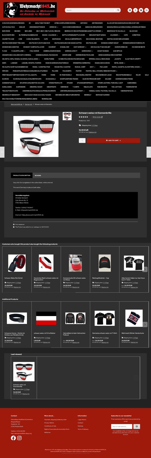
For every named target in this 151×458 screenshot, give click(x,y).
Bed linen (28, 31)
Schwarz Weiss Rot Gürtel (13, 278)
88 (30, 23)
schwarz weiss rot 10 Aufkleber (44, 333)
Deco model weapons (94, 39)
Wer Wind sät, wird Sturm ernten (67, 95)
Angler (22, 27)
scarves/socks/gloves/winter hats (27, 79)
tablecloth (88, 87)
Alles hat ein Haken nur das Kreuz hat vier (123, 23)
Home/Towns (49, 59)
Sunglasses (7, 87)
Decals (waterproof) (73, 39)
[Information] (114, 10)
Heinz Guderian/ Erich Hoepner (110, 55)
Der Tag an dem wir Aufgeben (118, 39)
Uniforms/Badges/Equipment (71, 91)
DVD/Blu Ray (64, 47)
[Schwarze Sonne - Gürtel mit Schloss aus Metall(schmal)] (17, 318)
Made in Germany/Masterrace (57, 63)
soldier (108, 79)
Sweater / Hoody (36, 87)
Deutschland (91, 43)
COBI (20, 39)
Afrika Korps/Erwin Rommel (65, 23)
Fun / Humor (34, 51)
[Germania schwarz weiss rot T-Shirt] (104, 318)
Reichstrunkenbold (124, 75)
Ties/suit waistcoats (10, 91)
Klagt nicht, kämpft (133, 59)
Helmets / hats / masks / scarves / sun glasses (20, 59)
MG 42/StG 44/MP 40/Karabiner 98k (15, 67)
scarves (5, 79)
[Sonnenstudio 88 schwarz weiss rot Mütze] (75, 263)
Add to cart (113, 140)
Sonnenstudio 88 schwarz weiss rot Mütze (74, 279)
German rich (86, 51)
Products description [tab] (21, 175)
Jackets (117, 59)
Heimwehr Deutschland (85, 55)
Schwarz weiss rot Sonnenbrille (19, 385)
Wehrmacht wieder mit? (11, 95)
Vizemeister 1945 (127, 91)
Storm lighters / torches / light (110, 83)
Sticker (70, 83)
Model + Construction (41, 67)
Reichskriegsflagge (104, 75)
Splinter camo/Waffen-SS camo (32, 83)
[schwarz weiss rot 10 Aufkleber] (46, 318)
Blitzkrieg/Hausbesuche (28, 35)
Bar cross (6, 31)
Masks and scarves (102, 63)
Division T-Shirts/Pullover (33, 47)
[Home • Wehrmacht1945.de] (30, 17)
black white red (8, 35)
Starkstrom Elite (55, 83)
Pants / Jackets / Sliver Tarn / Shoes (126, 67)
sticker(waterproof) (85, 83)
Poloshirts (67, 71)
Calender (114, 35)
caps (126, 35)
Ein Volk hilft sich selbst (100, 47)
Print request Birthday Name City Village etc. (19, 75)
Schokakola (51, 79)
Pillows (55, 71)
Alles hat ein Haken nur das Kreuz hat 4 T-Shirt (133, 279)
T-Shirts (76, 87)
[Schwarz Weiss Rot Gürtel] (17, 263)
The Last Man (116, 87)
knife (4, 63)
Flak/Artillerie (17, 51)
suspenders (20, 87)
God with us (117, 51)
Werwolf (87, 95)
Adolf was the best (42, 23)
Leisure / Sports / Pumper (31, 63)
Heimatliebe (66, 55)
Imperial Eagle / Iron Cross (99, 59)
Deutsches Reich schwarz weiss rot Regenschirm (46, 279)
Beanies (17, 31)
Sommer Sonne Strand (124, 79)
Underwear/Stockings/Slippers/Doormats (39, 91)
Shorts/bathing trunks (69, 79)
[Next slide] (145, 269)
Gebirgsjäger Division (52, 51)
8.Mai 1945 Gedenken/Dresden (13, 23)
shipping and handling (62, 449)
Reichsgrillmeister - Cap (100, 278)
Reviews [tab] (38, 175)
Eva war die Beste (138, 47)
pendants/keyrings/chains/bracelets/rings (30, 71)
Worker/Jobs (47, 99)
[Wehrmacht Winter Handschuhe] (134, 318)
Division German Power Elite (134, 43)
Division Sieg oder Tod (10, 47)
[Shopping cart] (141, 10)
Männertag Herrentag (81, 63)
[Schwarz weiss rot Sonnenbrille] (24, 371)
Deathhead (56, 39)
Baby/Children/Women (94, 27)
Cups (46, 39)
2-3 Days (95, 125)
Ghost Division (103, 51)
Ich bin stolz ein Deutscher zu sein (72, 59)
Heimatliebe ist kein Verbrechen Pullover (74, 334)
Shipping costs (92, 132)
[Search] (118, 10)
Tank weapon (102, 87)
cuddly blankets (33, 39)
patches (5, 71)
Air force (83, 23)
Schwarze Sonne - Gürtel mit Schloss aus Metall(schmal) (15, 334)
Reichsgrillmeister (83, 75)
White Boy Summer (102, 95)
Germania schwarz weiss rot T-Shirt (104, 333)
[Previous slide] (6, 269)
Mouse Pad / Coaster (62, 67)
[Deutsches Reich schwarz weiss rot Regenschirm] (46, 263)
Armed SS (52, 27)
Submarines (131, 83)
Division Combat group (109, 43)
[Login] (135, 10)
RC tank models (66, 75)
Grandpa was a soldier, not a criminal (16, 55)
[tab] (39, 294)
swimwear (64, 87)
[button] (67, 116)
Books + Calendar (49, 35)
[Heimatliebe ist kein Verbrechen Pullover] (75, 318)
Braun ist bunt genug (97, 35)
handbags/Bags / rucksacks (47, 55)
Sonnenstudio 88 (8, 83)
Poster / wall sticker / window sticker (100, 71)
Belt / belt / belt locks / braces (48, 31)
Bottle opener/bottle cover (73, 35)
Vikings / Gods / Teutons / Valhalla (102, 91)
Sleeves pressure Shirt (92, 79)
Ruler (138, 75)
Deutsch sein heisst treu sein (13, 43)
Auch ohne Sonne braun (72, 27)
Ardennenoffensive (37, 27)
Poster (78, 71)
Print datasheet (19, 224)
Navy (92, 67)
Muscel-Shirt (80, 67)
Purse (44, 75)
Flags (4, 51)
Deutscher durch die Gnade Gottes (68, 43)
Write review (97, 117)
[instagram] (19, 437)
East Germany (79, 47)
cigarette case (8, 39)
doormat (52, 47)
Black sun (133, 31)
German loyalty (71, 51)
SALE (147, 75)
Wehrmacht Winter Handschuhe (133, 333)
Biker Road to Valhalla (116, 31)
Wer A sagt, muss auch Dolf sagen (38, 95)
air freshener (97, 23)
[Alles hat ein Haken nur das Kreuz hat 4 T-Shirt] (134, 263)
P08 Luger (103, 67)
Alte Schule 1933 (8, 27)
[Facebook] (13, 437)
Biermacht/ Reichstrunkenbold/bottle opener (83, 31)
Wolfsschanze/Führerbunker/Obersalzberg (19, 99)
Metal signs (118, 63)
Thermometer (131, 87)
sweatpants (51, 87)
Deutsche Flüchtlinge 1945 (39, 43)
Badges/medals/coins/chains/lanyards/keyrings (126, 27)
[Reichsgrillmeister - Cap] (104, 263)
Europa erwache (121, 47)
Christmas (136, 35)
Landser (14, 63)
